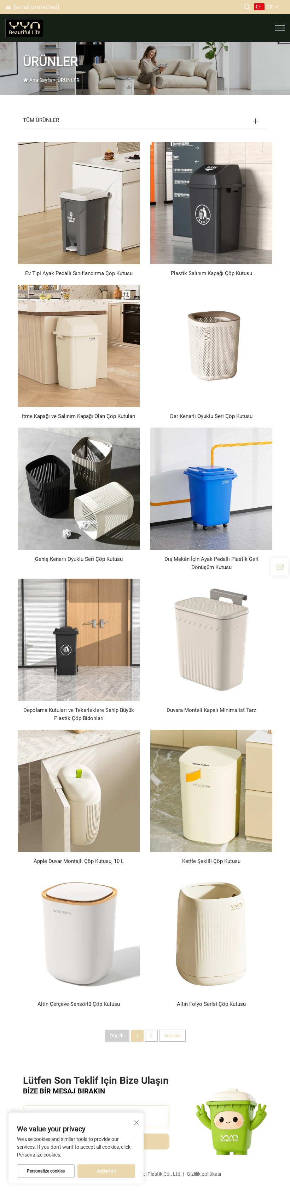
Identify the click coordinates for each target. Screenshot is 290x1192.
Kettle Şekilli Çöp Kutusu (211, 861)
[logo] (24, 27)
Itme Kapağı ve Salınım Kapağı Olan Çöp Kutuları (78, 416)
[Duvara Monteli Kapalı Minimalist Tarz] (211, 639)
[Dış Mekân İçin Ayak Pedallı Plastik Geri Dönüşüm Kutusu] (211, 488)
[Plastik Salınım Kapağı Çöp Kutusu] (211, 202)
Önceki (117, 1035)
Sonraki (172, 1035)
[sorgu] (279, 566)
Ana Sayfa (40, 80)
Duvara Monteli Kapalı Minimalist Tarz (211, 710)
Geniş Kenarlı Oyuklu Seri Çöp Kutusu (79, 559)
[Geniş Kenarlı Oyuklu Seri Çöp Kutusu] (79, 488)
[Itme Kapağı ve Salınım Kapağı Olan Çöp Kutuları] (79, 345)
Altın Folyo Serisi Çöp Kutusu (211, 1004)
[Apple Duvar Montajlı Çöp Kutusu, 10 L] (79, 790)
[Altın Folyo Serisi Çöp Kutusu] (211, 933)
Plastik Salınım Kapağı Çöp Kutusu (211, 273)
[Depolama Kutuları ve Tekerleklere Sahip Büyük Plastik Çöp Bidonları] (79, 639)
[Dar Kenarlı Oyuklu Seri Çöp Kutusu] (211, 345)
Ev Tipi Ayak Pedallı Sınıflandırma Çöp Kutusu (79, 273)
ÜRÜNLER (69, 80)
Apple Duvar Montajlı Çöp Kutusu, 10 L (79, 861)
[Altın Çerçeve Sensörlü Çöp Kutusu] (79, 933)
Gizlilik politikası (204, 1174)
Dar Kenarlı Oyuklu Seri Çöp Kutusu (211, 416)
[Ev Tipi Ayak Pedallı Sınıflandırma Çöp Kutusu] (79, 202)
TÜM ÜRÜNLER (41, 120)
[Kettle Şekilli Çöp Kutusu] (211, 790)
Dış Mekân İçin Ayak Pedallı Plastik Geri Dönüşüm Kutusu (211, 563)
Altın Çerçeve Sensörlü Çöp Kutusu (78, 1004)
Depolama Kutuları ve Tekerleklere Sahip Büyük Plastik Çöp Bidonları (78, 714)
